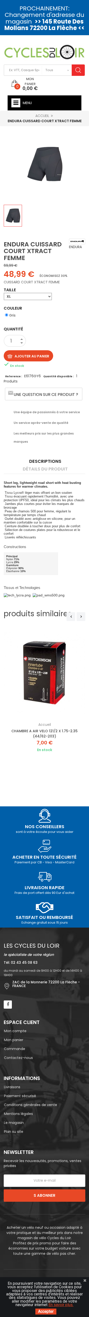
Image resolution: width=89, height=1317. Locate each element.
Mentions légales (18, 1113)
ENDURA (75, 246)
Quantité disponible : (58, 376)
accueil (44, 724)
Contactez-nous (18, 1057)
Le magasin (14, 1122)
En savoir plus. (60, 1304)
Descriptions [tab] (45, 461)
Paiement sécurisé (20, 1095)
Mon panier (13, 1039)
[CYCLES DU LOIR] (44, 51)
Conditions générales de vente (30, 1104)
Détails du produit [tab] (45, 469)
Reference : (13, 376)
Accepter (46, 1311)
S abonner (44, 1195)
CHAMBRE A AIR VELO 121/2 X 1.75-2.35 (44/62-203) (44, 733)
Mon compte (15, 1030)
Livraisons (12, 1086)
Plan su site (13, 1131)
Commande (14, 1048)
